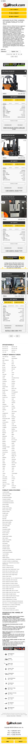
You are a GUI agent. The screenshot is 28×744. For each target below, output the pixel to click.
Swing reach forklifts (6, 550)
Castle (3, 376)
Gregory (13, 400)
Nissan (4, 443)
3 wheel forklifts (5, 492)
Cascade (4, 374)
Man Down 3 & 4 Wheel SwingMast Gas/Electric (12, 602)
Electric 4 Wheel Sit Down (8, 567)
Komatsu (13, 416)
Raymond (14, 453)
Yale (3, 487)
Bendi (3, 365)
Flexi (3, 399)
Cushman (4, 381)
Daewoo (13, 381)
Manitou (13, 429)
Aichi (3, 358)
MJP (12, 436)
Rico (3, 455)
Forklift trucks (5, 513)
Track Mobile (14, 473)
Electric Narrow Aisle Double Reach (10, 572)
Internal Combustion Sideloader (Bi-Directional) (12, 601)
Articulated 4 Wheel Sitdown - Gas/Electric (11, 559)
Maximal (4, 432)
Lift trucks (4, 516)
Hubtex (13, 406)
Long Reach (14, 427)
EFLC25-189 (5, 346)
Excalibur (4, 395)
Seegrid (13, 461)
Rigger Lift (14, 455)
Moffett (4, 438)
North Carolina (21, 117)
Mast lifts (4, 518)
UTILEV (13, 478)
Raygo (3, 453)
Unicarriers (4, 478)
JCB (12, 409)
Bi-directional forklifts (7, 497)
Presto (13, 450)
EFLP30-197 (5, 348)
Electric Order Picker (6, 509)
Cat (23, 309)
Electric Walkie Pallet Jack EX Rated (10, 590)
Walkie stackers (5, 557)
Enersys (13, 390)
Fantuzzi (13, 397)
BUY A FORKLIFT (14, 9)
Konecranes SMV (6, 418)
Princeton (14, 452)
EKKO (3, 388)
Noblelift (4, 445)
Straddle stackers (6, 548)
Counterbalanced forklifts (7, 501)
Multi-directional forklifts (7, 520)
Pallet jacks (4, 527)
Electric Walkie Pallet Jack (8, 588)
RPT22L (13, 352)
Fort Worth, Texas (12, 190)
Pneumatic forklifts (6, 529)
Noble (13, 443)
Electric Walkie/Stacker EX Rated (9, 599)
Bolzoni (13, 369)
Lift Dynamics (5, 422)
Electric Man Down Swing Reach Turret (10, 569)
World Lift (14, 485)
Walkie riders (5, 555)
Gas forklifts (5, 515)
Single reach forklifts (6, 539)
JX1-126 (4, 352)
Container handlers (6, 499)
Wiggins (4, 485)
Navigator (14, 441)
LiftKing (4, 423)
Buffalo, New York (11, 330)
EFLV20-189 (14, 348)
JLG (3, 411)
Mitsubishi (4, 436)
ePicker (23, 107)
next (16, 56)
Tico (3, 471)
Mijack (3, 434)
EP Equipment (15, 392)
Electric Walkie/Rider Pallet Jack (9, 597)
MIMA (13, 434)
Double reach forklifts (7, 508)
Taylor (13, 468)
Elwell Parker (5, 390)
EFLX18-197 (5, 350)
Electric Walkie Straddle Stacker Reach (10, 595)
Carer (13, 372)
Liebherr (13, 420)
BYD (3, 372)
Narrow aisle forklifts (6, 522)
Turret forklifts (5, 554)
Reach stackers (5, 532)
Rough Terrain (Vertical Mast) (8, 608)
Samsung (14, 459)
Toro (13, 471)
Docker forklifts (5, 506)
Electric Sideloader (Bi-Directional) (9, 579)
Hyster (3, 408)
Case (13, 374)
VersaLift (4, 480)
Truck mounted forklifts (7, 552)
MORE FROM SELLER (19, 325)
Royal (3, 459)
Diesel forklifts (5, 504)
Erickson (13, 393)
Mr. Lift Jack (14, 439)
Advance (13, 356)
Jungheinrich (5, 413)
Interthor (4, 409)
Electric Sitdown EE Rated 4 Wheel (9, 581)
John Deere (14, 411)
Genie (3, 400)
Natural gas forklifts (6, 524)
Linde (13, 423)
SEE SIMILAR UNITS (7, 187)
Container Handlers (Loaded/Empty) (10, 561)
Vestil (13, 480)
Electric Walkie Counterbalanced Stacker (11, 587)
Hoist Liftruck (5, 406)
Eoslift (3, 392)
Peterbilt (4, 448)
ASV (13, 360)
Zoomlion (14, 487)
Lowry (3, 429)
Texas (23, 179)
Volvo (13, 484)
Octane (13, 445)
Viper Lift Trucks (6, 484)
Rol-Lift (13, 457)
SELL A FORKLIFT (15, 13)
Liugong (4, 425)
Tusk (3, 475)
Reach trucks (5, 534)
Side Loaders (5, 538)
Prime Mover (5, 452)
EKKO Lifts (14, 388)
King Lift (4, 416)
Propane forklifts (6, 531)
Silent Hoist (14, 462)
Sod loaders (5, 543)
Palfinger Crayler (6, 446)
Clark (3, 377)
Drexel (13, 385)
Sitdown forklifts (5, 541)
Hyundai (13, 408)
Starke (3, 466)
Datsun (4, 383)
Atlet (3, 362)
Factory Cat (4, 397)
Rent (12, 654)
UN (12, 475)
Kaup (13, 415)
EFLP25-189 (14, 346)
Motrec (3, 439)
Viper (13, 482)
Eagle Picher (5, 386)
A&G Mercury (5, 356)
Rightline (4, 457)
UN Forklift (4, 476)
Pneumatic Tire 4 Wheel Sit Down (9, 606)
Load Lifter (14, 425)
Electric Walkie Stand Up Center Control (11, 592)
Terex (13, 469)
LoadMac (4, 427)
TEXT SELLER (20, 187)
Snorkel (13, 464)
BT (12, 370)
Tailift (3, 468)
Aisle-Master (14, 358)
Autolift (4, 363)
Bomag (3, 370)
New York (22, 320)
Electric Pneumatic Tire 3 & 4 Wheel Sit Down (12, 578)
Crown (13, 379)
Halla (3, 402)
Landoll (4, 420)
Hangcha (4, 404)
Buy (9, 654)
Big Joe (13, 365)
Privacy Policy (13, 715)
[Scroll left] (2, 302)
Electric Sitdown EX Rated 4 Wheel (10, 583)
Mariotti (4, 430)
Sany (3, 461)
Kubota (13, 418)
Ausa (13, 362)
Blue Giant (14, 367)
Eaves (13, 386)
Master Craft (14, 430)
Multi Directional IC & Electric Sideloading (11, 604)
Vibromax (4, 482)
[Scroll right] (25, 302)
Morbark (13, 438)
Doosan (4, 385)
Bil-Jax (3, 367)
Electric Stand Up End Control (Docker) (10, 585)
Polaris (13, 448)
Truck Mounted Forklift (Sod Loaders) (10, 610)
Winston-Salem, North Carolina (14, 128)
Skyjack (4, 464)
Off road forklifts (6, 525)
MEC (13, 432)
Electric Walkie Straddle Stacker (9, 594)
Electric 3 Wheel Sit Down (8, 565)
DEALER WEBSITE (8, 327)
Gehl (13, 399)
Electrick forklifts (6, 511)
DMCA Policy (19, 715)
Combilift (4, 379)
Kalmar (13, 413)
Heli (12, 404)
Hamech (13, 402)
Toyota (3, 473)
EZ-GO (13, 395)
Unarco (13, 476)
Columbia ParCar (15, 377)
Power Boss (5, 450)
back (12, 56)
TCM (3, 469)
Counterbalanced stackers (8, 502)
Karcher (4, 415)
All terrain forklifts (6, 495)
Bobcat (3, 369)
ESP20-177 (14, 350)
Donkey (13, 383)
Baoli (13, 363)
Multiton (4, 441)
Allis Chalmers (5, 360)
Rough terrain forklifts (7, 536)
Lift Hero (13, 422)
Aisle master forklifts (6, 493)
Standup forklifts (6, 547)
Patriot (13, 446)
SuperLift (14, 466)
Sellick (3, 462)
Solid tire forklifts (6, 545)
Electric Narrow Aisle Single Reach (9, 574)
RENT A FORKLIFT (15, 16)
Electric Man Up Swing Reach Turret (10, 571)
